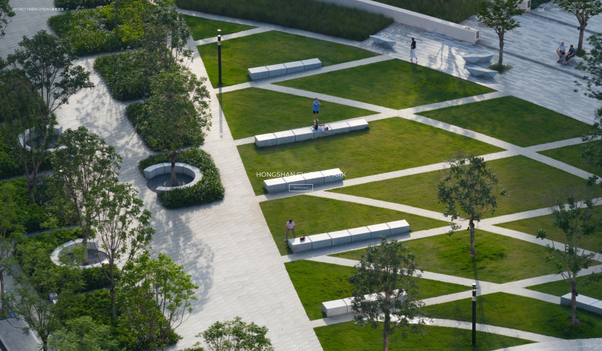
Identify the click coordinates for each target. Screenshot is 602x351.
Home (541, 9)
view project (301, 189)
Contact (591, 9)
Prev (7, 175)
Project (556, 9)
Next (594, 175)
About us (573, 9)
